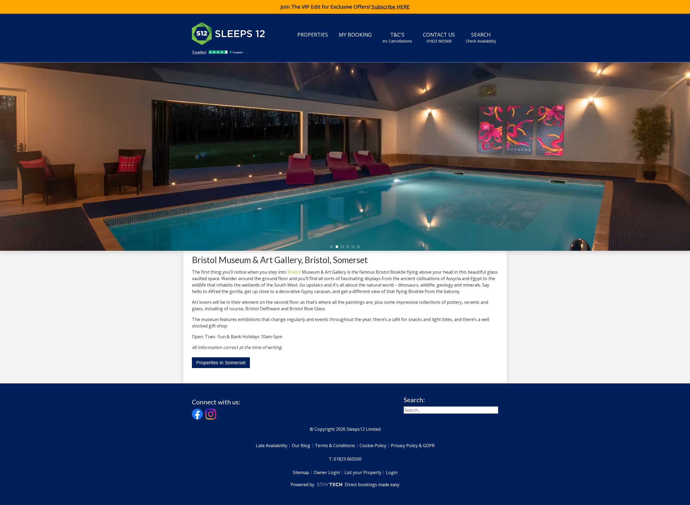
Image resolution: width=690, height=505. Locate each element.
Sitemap (301, 472)
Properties (312, 34)
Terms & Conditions (335, 446)
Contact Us (439, 37)
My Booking (355, 34)
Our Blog (301, 446)
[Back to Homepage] (232, 33)
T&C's (397, 37)
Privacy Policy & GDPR (412, 446)
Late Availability (271, 446)
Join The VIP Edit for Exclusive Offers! (345, 6)
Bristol (294, 272)
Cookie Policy (373, 446)
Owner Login (327, 472)
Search (481, 37)
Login (392, 472)
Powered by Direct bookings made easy (345, 485)
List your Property (362, 472)
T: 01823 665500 (345, 459)
